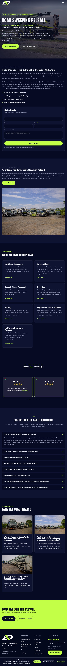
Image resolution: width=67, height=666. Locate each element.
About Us (37, 639)
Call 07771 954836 (29, 46)
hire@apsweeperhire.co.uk (56, 643)
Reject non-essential (48, 661)
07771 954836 (53, 639)
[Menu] (63, 3)
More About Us (8, 183)
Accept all (37, 661)
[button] (26, 399)
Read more (25, 390)
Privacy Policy (38, 654)
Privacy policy (61, 661)
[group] (18, 387)
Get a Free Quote (10, 46)
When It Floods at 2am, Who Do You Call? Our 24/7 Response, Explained (16, 538)
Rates (23, 650)
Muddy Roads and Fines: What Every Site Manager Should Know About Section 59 (16, 578)
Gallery (23, 653)
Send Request (33, 143)
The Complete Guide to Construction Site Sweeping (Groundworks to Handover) (48, 538)
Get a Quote (9, 618)
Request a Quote (55, 652)
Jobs (36, 647)
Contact (37, 651)
